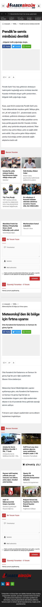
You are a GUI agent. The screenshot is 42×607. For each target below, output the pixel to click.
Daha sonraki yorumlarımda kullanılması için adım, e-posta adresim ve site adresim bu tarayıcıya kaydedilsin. (22, 273)
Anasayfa (7, 24)
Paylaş (8, 46)
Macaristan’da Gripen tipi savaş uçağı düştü (23, 14)
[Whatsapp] (12, 584)
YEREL (15, 24)
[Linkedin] (3, 584)
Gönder (27, 46)
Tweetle (17, 46)
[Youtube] (7, 584)
